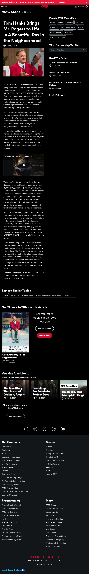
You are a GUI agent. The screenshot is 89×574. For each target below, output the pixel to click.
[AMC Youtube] (63, 429)
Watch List (54, 27)
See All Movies (44, 328)
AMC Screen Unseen (11, 515)
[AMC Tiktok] (53, 429)
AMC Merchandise (54, 522)
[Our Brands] (44, 558)
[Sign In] (87, 6)
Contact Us (6, 450)
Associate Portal (9, 474)
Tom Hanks (15, 295)
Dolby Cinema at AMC (55, 460)
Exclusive (68, 32)
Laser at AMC (51, 474)
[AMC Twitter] (44, 429)
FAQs (4, 453)
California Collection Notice (13, 481)
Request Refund (53, 546)
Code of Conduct (9, 495)
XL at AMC (50, 471)
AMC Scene (11, 12)
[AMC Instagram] (35, 429)
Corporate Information (11, 457)
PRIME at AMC (52, 464)
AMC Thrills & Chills (57, 38)
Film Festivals (7, 526)
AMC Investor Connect (12, 460)
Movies (49, 446)
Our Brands (7, 446)
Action (52, 22)
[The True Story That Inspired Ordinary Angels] (15, 391)
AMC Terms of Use (10, 488)
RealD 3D (50, 467)
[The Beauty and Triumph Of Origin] (73, 391)
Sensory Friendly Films (11, 539)
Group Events (52, 512)
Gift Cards (50, 515)
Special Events (8, 529)
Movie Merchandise (54, 519)
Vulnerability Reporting (12, 477)
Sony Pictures (70, 295)
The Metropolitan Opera (12, 536)
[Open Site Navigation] (2, 6)
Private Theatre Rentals (11, 505)
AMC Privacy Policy (10, 484)
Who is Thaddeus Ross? (59, 72)
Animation (79, 22)
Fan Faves (6, 519)
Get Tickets (44, 335)
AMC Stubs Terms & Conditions (15, 491)
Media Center (8, 467)
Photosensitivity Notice (56, 543)
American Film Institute (56, 536)
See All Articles (56, 95)
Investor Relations (9, 464)
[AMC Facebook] (26, 429)
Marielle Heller (27, 295)
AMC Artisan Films (68, 27)
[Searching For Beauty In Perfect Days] (44, 391)
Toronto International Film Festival (49, 295)
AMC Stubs (51, 505)
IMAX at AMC (52, 457)
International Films (9, 522)
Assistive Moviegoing (55, 539)
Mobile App (51, 529)
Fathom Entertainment (11, 533)
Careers (5, 471)
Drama (27, 12)
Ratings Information (54, 453)
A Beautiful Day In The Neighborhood (13, 356)
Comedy (69, 22)
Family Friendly (56, 32)
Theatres (49, 450)
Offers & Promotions (54, 508)
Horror (80, 27)
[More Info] (11, 360)
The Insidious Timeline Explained (63, 62)
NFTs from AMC (53, 526)
